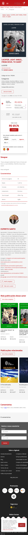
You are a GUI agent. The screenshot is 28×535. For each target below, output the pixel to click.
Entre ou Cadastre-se (19, 3)
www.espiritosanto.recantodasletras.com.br (11, 262)
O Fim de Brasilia (6, 384)
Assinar (5, 443)
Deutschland (17, 7)
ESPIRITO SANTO (8, 70)
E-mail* (3, 435)
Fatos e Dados (4, 465)
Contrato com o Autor (6, 470)
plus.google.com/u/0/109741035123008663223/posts (14, 277)
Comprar (14, 129)
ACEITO (22, 525)
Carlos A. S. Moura (5, 387)
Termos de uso (4, 468)
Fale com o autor (8, 286)
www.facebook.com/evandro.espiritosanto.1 (12, 265)
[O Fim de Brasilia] (9, 370)
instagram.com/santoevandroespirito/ (15, 258)
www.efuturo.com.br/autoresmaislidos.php (15, 267)
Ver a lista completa (7, 299)
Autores (3, 456)
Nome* (3, 429)
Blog (2, 459)
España (12, 7)
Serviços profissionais (21, 456)
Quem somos (4, 462)
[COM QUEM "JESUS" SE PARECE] (9, 315)
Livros (8, 15)
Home (4, 15)
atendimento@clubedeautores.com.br (9, 205)
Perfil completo (8, 281)
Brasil (2, 7)
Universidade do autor (21, 459)
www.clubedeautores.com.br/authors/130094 (12, 273)
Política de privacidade (6, 473)
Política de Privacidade (8, 529)
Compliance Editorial (21, 454)
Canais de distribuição (21, 465)
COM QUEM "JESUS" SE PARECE (7, 330)
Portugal (6, 7)
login (5, 407)
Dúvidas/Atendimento (6, 454)
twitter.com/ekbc (8, 269)
